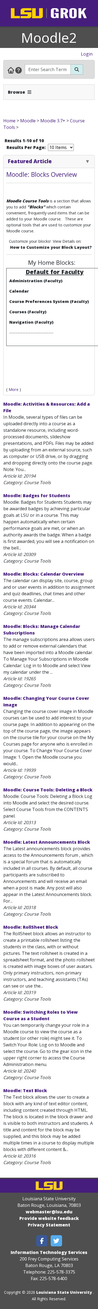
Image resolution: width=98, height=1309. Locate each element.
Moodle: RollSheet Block (30, 927)
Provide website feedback (49, 1218)
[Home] (11, 70)
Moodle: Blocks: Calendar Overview (43, 574)
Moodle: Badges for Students (36, 496)
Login (87, 54)
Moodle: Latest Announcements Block (46, 842)
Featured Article (30, 161)
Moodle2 (49, 37)
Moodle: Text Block (25, 1091)
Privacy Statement (49, 1225)
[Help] (18, 70)
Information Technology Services (49, 1252)
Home (9, 121)
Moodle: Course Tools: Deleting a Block (48, 790)
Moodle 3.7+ (52, 121)
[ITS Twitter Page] (56, 1240)
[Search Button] (77, 69)
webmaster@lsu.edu (49, 1212)
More (14, 389)
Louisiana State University (64, 1292)
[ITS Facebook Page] (42, 1240)
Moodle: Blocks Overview (41, 174)
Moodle (28, 121)
